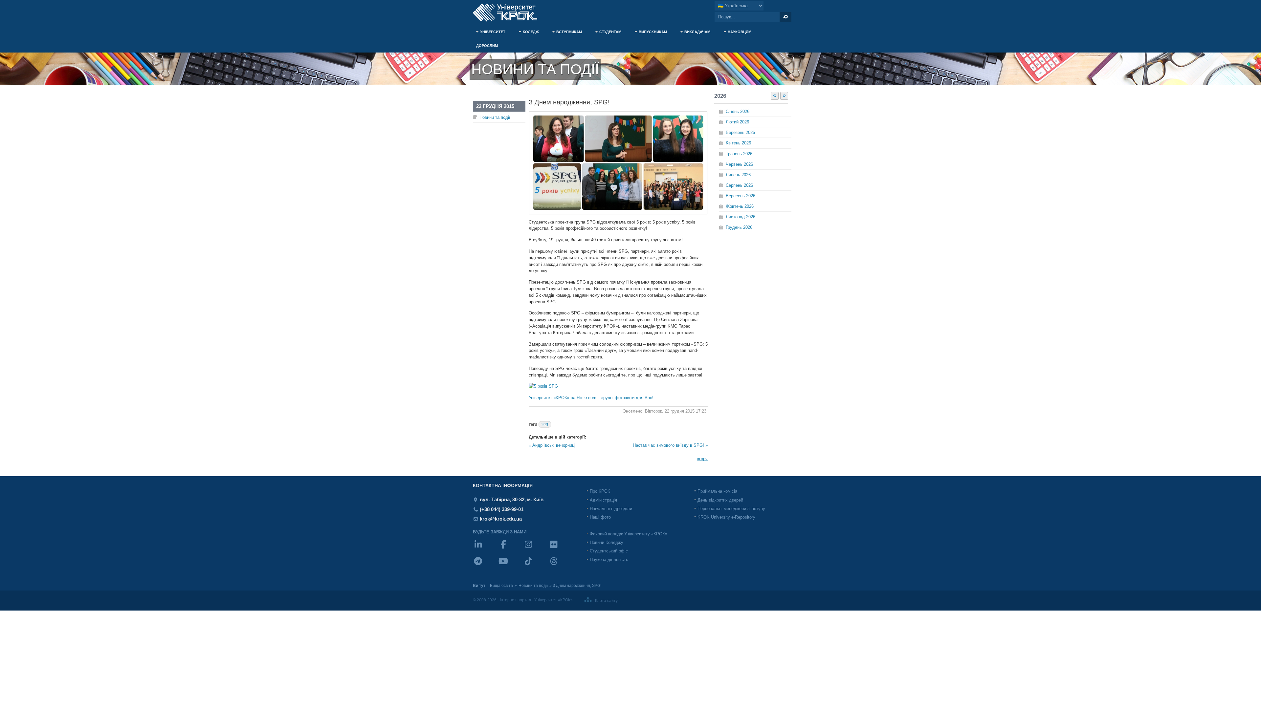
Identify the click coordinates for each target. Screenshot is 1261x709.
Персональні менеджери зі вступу (731, 508)
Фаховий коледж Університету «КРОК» (628, 533)
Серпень (739, 185)
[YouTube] (510, 565)
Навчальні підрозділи (611, 508)
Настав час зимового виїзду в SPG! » (670, 445)
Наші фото (600, 517)
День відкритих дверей (720, 500)
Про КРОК (600, 491)
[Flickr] (561, 548)
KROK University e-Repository (726, 517)
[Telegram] (485, 565)
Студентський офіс (609, 550)
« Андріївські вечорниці (552, 445)
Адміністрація (603, 500)
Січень (737, 111)
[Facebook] (510, 548)
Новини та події (494, 117)
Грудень (739, 227)
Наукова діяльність (609, 559)
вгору (702, 458)
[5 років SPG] (543, 386)
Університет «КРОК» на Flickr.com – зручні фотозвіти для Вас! (591, 397)
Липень (738, 174)
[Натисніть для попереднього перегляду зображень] (618, 212)
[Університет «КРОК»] (509, 12)
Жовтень (740, 206)
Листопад (740, 216)
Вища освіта (501, 585)
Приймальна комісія (717, 491)
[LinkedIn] (485, 548)
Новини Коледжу (606, 542)
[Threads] (561, 565)
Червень (739, 164)
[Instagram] (535, 548)
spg (545, 424)
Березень (740, 132)
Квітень (738, 142)
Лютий (737, 121)
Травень (739, 153)
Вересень (740, 195)
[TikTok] (535, 565)
